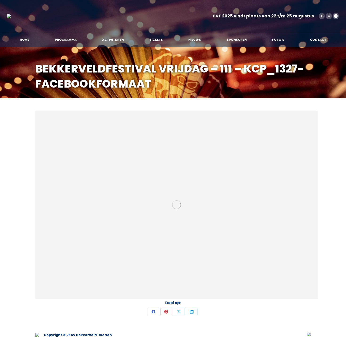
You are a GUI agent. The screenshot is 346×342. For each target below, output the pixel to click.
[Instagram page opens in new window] (336, 16)
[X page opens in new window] (329, 16)
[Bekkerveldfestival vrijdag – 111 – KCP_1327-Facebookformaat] (176, 205)
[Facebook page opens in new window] (322, 16)
